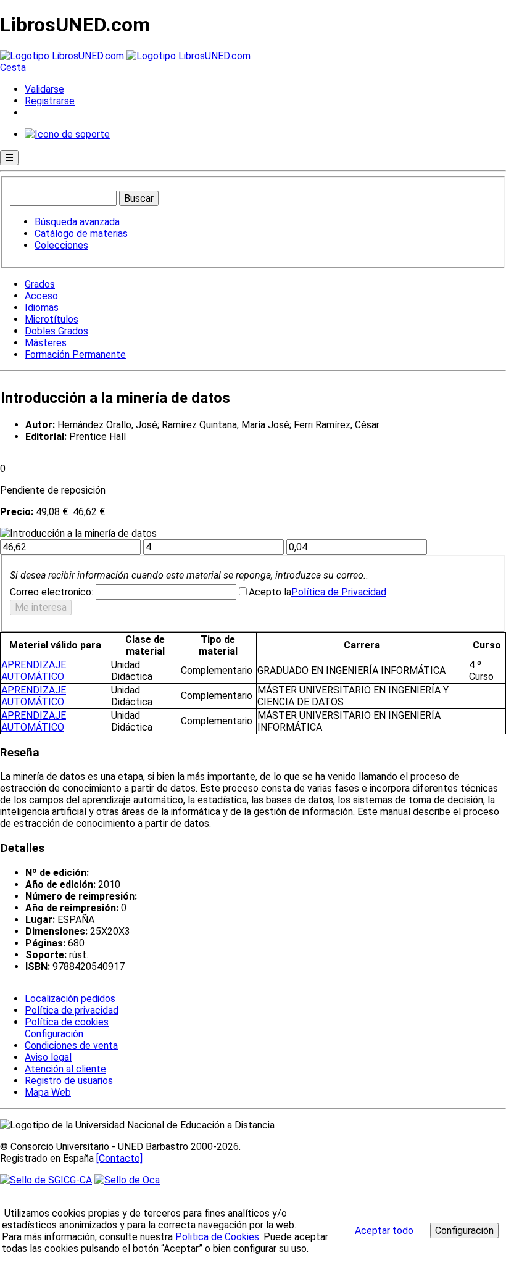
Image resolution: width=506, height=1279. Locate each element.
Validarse (44, 89)
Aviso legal (48, 1057)
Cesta (13, 67)
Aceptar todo (384, 1230)
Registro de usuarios (69, 1081)
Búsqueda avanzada (77, 222)
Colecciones (61, 245)
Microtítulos (51, 319)
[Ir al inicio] (125, 56)
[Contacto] (119, 1158)
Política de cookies (67, 1022)
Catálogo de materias (81, 233)
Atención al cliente (65, 1069)
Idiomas (42, 307)
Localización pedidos (70, 998)
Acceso (41, 296)
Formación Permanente (75, 354)
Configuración (53, 1034)
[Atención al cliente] (67, 134)
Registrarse (50, 101)
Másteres (46, 343)
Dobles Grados (56, 331)
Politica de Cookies (217, 1237)
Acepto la (270, 592)
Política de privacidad (71, 1010)
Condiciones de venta (71, 1045)
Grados (40, 284)
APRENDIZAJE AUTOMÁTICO (33, 670)
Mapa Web (48, 1092)
